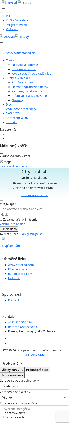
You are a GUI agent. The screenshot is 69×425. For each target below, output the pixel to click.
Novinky (17, 100)
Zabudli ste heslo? (12, 224)
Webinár (12, 29)
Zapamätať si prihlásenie (20, 219)
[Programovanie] (34, 417)
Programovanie (17, 25)
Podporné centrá (24, 69)
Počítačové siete (17, 20)
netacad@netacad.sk (20, 53)
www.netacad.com (21, 265)
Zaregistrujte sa (32, 234)
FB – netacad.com (20, 269)
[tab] (12, 369)
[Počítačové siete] (34, 413)
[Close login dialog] (1, 200)
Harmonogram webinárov (30, 87)
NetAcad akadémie (25, 65)
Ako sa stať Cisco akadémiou (32, 74)
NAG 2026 (13, 113)
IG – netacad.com (20, 274)
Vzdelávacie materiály (21, 109)
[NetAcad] (16, 2)
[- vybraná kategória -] (34, 409)
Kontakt (11, 122)
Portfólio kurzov (23, 82)
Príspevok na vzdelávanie (29, 96)
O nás (10, 60)
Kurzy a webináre (18, 78)
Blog (9, 104)
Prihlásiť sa (9, 229)
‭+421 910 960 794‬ (20, 322)
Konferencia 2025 (18, 118)
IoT (8, 16)
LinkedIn (14, 278)
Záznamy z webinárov (27, 91)
